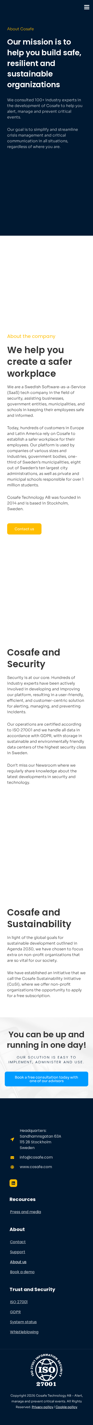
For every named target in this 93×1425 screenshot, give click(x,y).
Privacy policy (42, 1407)
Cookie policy (66, 1407)
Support (17, 1252)
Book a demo (22, 1272)
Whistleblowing (24, 1332)
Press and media (25, 1212)
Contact (18, 1242)
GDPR (15, 1312)
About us (18, 1262)
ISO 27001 (19, 1302)
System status (23, 1322)
